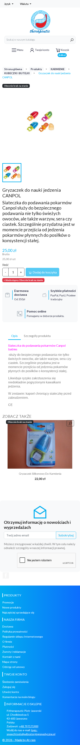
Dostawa (7, 626)
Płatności (8, 646)
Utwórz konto (10, 692)
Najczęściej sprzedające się (18, 612)
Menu (20, 49)
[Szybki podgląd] (70, 423)
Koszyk (63, 51)
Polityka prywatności (14, 631)
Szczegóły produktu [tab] (37, 336)
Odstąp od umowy (13, 666)
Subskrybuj (66, 535)
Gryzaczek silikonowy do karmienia (40, 473)
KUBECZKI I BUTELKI (17, 73)
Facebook (6, 575)
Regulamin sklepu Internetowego (22, 636)
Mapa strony (9, 661)
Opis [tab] (14, 336)
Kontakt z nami (11, 656)
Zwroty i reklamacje (14, 651)
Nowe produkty (11, 607)
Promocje (8, 602)
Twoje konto (42, 49)
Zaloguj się (8, 686)
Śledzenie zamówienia (15, 681)
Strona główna (13, 69)
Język (7, 3)
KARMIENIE (57, 69)
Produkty (36, 69)
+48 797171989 (28, 726)
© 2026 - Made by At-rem (19, 740)
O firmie (7, 641)
